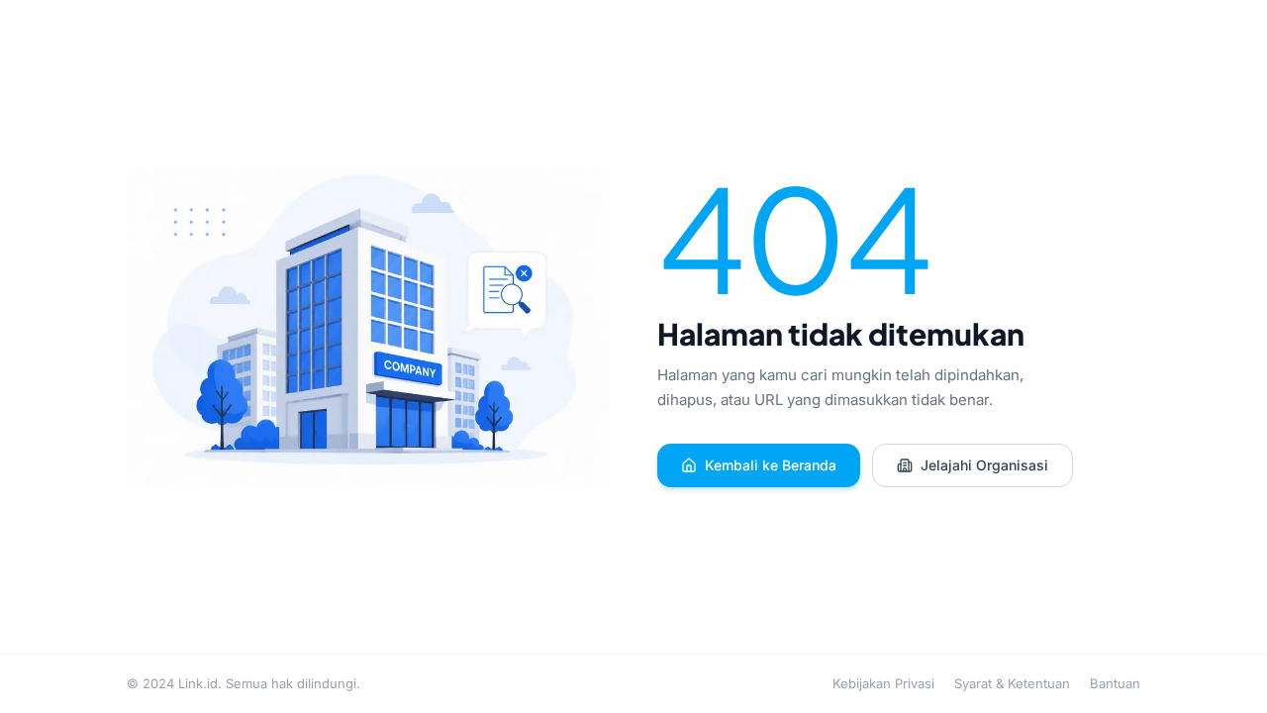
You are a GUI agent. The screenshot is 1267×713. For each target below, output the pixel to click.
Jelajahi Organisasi (984, 465)
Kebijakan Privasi (883, 683)
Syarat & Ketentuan (1012, 683)
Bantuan (1115, 683)
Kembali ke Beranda (770, 465)
